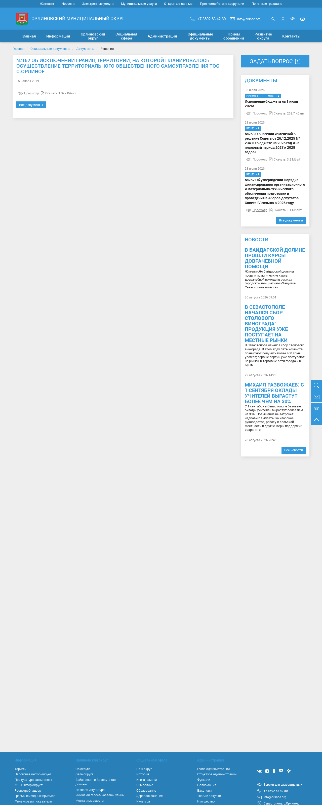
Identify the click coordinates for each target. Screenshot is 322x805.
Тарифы (20, 768)
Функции (203, 779)
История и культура (90, 789)
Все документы (31, 104)
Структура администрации (216, 774)
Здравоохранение (149, 795)
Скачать (51, 93)
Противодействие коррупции (222, 3)
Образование (146, 790)
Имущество (206, 801)
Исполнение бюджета (262, 96)
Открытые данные (178, 3)
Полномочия (206, 785)
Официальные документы (50, 48)
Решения (252, 128)
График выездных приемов (35, 795)
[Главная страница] (22, 19)
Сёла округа (84, 774)
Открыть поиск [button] (273, 21)
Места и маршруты (89, 800)
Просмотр (31, 93)
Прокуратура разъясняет (33, 779)
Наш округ (144, 768)
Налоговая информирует (33, 774)
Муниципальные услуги (139, 3)
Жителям (47, 3)
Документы (85, 48)
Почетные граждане (267, 3)
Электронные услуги (97, 3)
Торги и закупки (209, 795)
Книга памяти (146, 779)
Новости (68, 3)
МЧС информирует (29, 785)
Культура (143, 801)
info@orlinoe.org (248, 19)
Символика (144, 785)
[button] (58, 36)
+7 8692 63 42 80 (211, 18)
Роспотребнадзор (28, 790)
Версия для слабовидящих (283, 784)
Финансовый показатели (33, 801)
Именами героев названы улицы (100, 795)
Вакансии (204, 790)
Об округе (82, 768)
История (142, 774)
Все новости (293, 450)
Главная (18, 48)
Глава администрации (213, 768)
